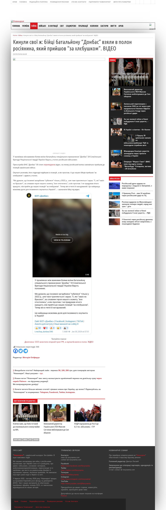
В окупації (53, 26)
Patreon (64, 496)
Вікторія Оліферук (31, 357)
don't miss (17, 440)
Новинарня (18, 455)
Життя (113, 26)
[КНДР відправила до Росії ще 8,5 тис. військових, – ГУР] (87, 421)
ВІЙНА (33, 26)
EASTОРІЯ (104, 26)
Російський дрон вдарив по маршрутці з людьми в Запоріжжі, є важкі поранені (137, 186)
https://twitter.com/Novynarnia (72, 470)
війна (25, 440)
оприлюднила (49, 165)
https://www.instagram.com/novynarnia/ (76, 479)
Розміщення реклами (55, 501)
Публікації (83, 26)
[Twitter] (20, 351)
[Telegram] (25, 351)
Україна (25, 26)
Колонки (94, 26)
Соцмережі (71, 26)
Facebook (53, 392)
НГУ (30, 440)
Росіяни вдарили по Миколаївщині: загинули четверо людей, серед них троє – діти (137, 204)
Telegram (44, 392)
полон (36, 440)
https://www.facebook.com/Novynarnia (75, 466)
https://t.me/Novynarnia (70, 475)
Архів (121, 26)
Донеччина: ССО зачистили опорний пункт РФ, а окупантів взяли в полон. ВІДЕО (59, 342)
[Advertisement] (83, 12)
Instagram (70, 392)
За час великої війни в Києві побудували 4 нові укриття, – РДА (136, 121)
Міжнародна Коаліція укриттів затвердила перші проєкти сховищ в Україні (136, 153)
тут (41, 373)
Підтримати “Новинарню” (23, 507)
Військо (42, 26)
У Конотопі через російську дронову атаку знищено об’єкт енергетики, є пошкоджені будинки (137, 221)
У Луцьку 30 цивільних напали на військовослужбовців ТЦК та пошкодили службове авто (137, 140)
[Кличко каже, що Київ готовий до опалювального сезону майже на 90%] (26, 421)
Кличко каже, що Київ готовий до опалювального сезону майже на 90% (26, 427)
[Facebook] (15, 351)
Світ (62, 26)
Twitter (62, 392)
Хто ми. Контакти (71, 501)
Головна (16, 26)
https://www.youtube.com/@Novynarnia (76, 483)
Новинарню (140, 455)
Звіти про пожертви (43, 507)
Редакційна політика (36, 501)
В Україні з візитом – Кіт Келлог (137, 130)
